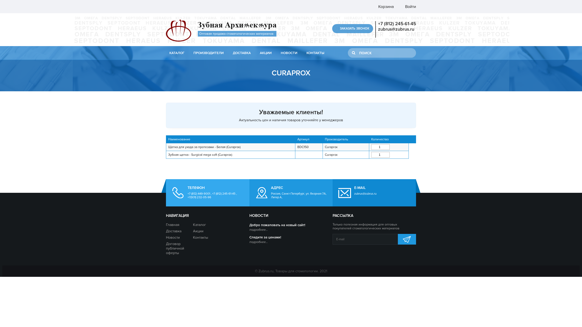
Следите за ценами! (265, 237)
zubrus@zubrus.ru (396, 29)
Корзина (385, 6)
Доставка (242, 53)
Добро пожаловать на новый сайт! (277, 225)
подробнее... (258, 230)
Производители (208, 53)
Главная (172, 225)
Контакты (315, 53)
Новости (289, 53)
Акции (266, 53)
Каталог (176, 53)
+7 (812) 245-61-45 (397, 24)
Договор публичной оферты (175, 248)
